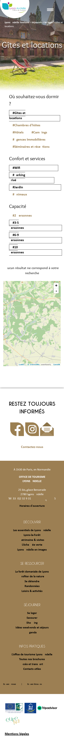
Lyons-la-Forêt (32, 535)
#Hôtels (18, 132)
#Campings (39, 132)
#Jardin (18, 187)
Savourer (32, 617)
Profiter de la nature (32, 576)
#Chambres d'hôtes (26, 125)
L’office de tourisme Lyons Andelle (32, 654)
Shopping (32, 622)
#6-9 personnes (16, 237)
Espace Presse (9, 684)
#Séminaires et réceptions (31, 147)
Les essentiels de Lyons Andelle (32, 530)
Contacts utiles (32, 669)
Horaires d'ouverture (32, 506)
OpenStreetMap (34, 365)
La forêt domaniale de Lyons (32, 571)
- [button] (56, 290)
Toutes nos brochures (32, 659)
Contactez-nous (32, 447)
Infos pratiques (32, 646)
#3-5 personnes (16, 225)
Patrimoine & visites (32, 540)
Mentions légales (17, 734)
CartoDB (56, 365)
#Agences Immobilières (29, 139)
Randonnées (32, 586)
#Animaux (20, 194)
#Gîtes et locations (17, 115)
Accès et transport (32, 664)
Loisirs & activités (32, 591)
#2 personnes (22, 215)
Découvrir (32, 522)
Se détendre (32, 581)
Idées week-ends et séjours (32, 627)
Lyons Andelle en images (32, 549)
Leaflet (21, 365)
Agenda (32, 632)
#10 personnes (16, 250)
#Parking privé (17, 177)
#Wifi (16, 168)
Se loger (32, 613)
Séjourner (32, 605)
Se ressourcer (32, 563)
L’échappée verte (32, 544)
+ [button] (56, 285)
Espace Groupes (34, 684)
